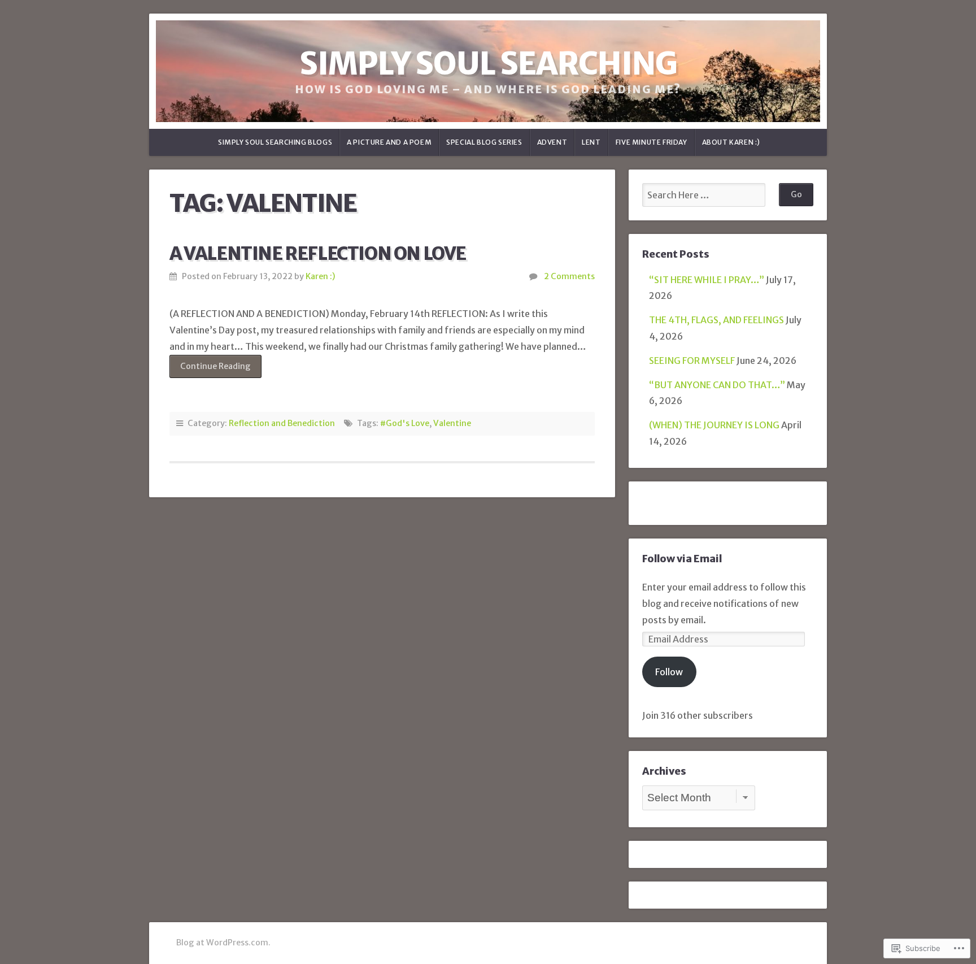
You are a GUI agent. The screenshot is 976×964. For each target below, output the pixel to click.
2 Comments (569, 276)
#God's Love (404, 423)
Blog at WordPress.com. (223, 942)
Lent (591, 142)
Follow (669, 672)
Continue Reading (210, 369)
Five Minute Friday (651, 142)
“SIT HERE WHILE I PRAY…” (706, 279)
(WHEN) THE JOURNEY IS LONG (714, 425)
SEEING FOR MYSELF (692, 360)
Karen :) (321, 276)
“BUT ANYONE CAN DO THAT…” (717, 384)
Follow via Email (682, 559)
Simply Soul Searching (488, 63)
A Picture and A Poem (389, 142)
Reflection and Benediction (282, 423)
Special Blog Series (484, 142)
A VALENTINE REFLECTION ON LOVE (317, 253)
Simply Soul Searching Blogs (275, 142)
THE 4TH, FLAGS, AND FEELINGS (716, 319)
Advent (552, 142)
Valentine (452, 423)
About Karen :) (731, 142)
